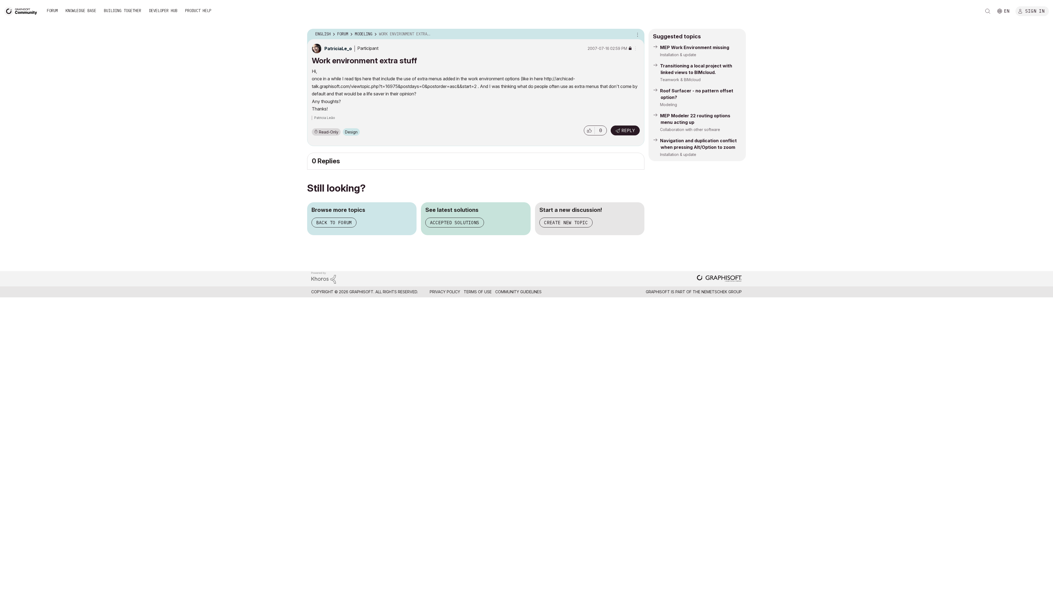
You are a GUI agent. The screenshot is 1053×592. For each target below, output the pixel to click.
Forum (52, 10)
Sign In (1034, 10)
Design (351, 132)
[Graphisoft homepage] (719, 278)
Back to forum (334, 222)
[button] (589, 130)
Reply (628, 130)
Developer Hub (163, 10)
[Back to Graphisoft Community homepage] (22, 10)
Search (988, 11)
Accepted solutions (454, 222)
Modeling (668, 104)
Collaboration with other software (690, 129)
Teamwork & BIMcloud (680, 79)
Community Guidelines (518, 291)
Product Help (198, 10)
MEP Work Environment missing (694, 47)
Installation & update (678, 54)
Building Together (122, 10)
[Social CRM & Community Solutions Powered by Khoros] (323, 277)
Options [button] (636, 34)
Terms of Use (478, 291)
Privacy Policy (445, 291)
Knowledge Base (81, 10)
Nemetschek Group (721, 291)
